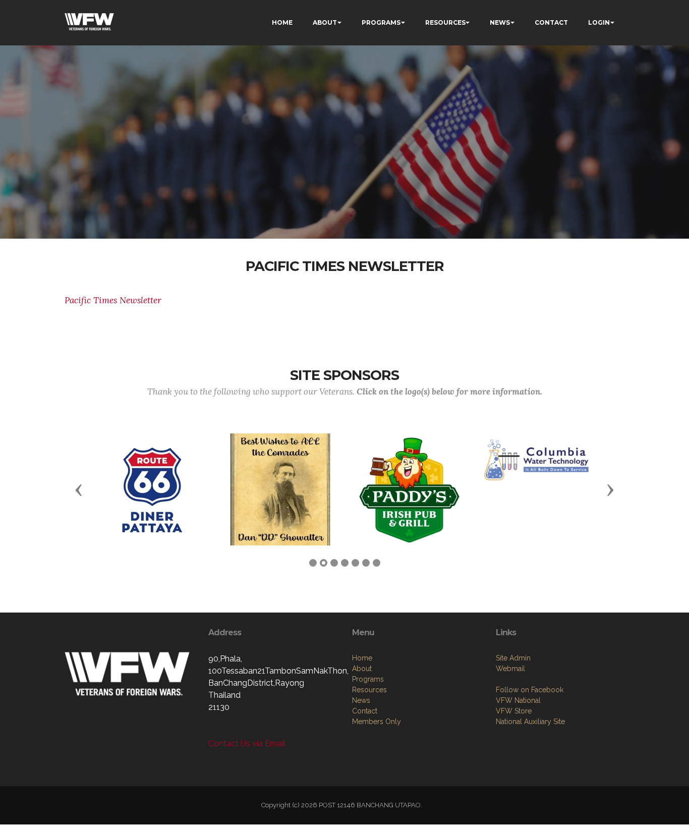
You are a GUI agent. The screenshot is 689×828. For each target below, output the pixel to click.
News (361, 700)
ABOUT (325, 22)
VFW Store (514, 711)
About (362, 669)
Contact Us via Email (246, 743)
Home (362, 658)
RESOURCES (445, 22)
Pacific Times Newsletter (113, 300)
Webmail (510, 669)
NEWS (500, 22)
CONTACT (551, 22)
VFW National (518, 700)
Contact (364, 711)
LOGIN (599, 22)
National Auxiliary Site (530, 721)
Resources (369, 690)
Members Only (376, 721)
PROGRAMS (381, 22)
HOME (282, 22)
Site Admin (513, 658)
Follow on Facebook (529, 690)
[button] (78, 489)
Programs (368, 679)
